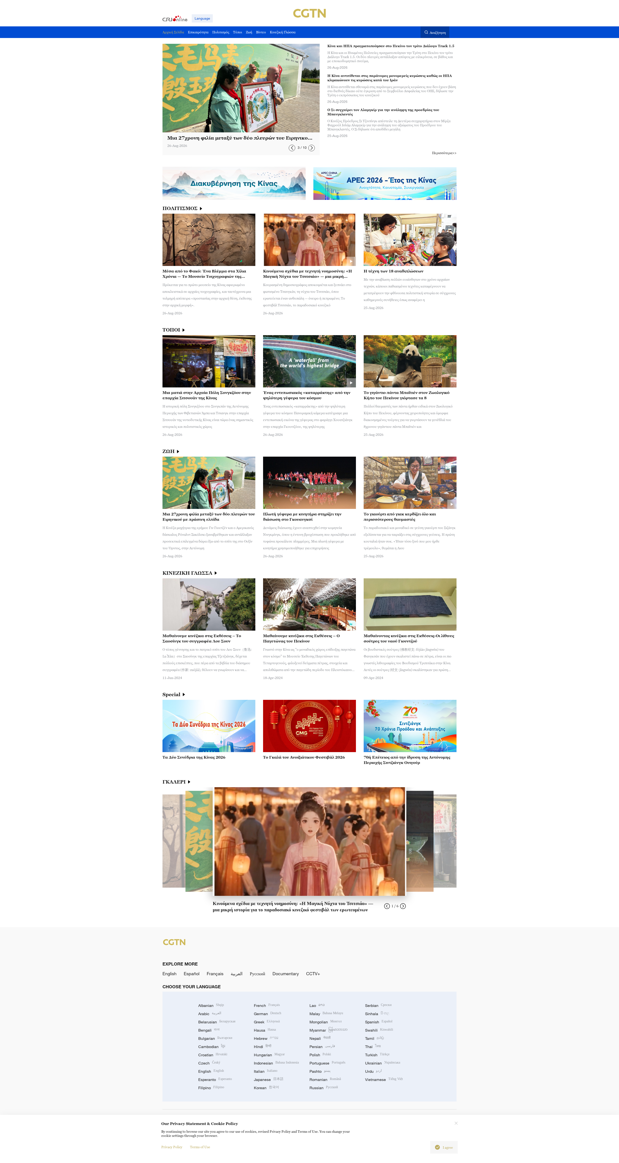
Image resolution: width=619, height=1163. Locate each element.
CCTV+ (313, 973)
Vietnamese (384, 1079)
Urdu (373, 1071)
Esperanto (215, 1079)
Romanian (325, 1079)
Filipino (211, 1087)
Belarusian (216, 1022)
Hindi (262, 1046)
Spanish (378, 1022)
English (169, 973)
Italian (265, 1071)
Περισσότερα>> (444, 153)
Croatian (212, 1054)
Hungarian (269, 1054)
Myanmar (328, 1030)
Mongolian (326, 1022)
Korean (266, 1087)
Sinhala (377, 1013)
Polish (320, 1054)
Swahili (379, 1030)
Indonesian (276, 1063)
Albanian (211, 1005)
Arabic (209, 1013)
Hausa (265, 1030)
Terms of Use (200, 1147)
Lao (317, 1005)
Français (215, 973)
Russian (324, 1087)
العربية (237, 973)
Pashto (320, 1071)
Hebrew (266, 1038)
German (267, 1013)
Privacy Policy (171, 1147)
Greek (267, 1022)
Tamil (374, 1038)
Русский (257, 973)
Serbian (378, 1005)
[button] (292, 148)
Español (191, 973)
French (267, 1005)
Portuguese (327, 1063)
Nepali (320, 1038)
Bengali (209, 1030)
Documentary (286, 973)
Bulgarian (215, 1038)
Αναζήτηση (438, 32)
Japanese (268, 1079)
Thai (373, 1046)
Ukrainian (382, 1063)
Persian (322, 1046)
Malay (326, 1013)
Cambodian (211, 1046)
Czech (209, 1063)
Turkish (377, 1054)
